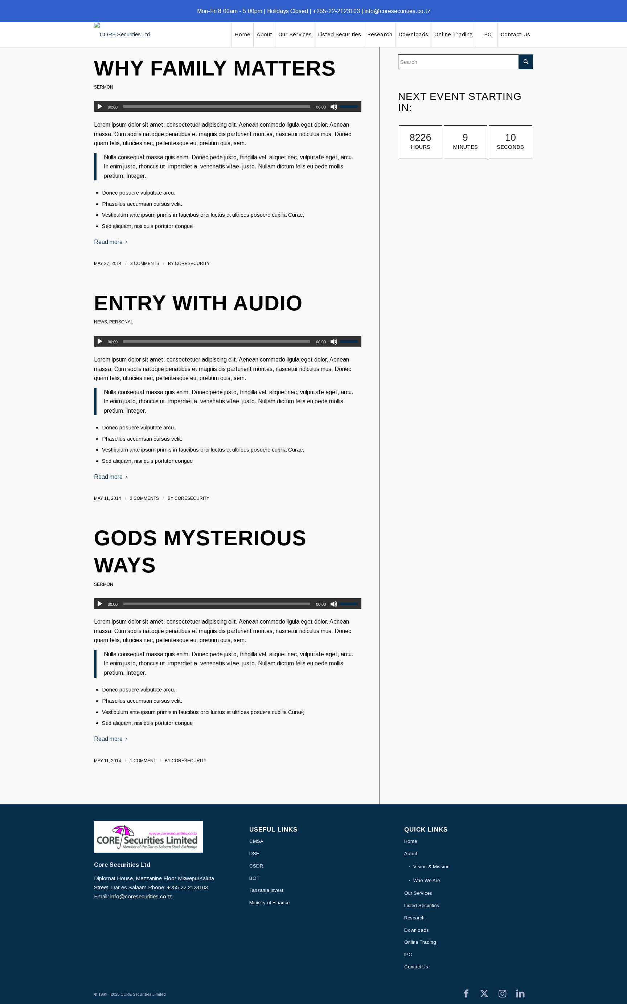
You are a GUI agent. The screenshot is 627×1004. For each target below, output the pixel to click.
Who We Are (426, 880)
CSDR (256, 866)
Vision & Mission (431, 866)
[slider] (350, 106)
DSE (254, 853)
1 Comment (143, 760)
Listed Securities (421, 905)
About (410, 853)
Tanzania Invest (266, 890)
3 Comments (144, 263)
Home (410, 841)
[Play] (99, 106)
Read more (108, 242)
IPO (408, 954)
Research (414, 918)
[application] (227, 106)
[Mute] (333, 106)
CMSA (256, 841)
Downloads (416, 930)
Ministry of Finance (269, 902)
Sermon (103, 87)
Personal (121, 322)
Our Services (418, 893)
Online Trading (420, 942)
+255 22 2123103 (187, 887)
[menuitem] (242, 34)
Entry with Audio (198, 303)
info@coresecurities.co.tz (397, 11)
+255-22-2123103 (336, 11)
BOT (254, 878)
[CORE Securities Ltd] (122, 34)
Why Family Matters (215, 68)
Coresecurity (192, 263)
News (100, 322)
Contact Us (416, 967)
